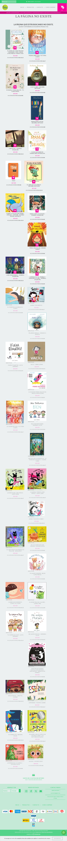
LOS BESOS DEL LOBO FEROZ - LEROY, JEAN (15, 493)
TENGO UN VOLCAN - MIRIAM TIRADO (37, 248)
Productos (30, 7)
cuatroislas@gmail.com (55, 793)
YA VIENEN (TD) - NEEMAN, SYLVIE (15, 735)
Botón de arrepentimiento (47, 832)
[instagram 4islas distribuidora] (26, 791)
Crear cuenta (31, 1)
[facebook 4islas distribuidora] (31, 791)
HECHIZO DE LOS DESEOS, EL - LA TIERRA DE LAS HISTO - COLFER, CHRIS (37, 460)
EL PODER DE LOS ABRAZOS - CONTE (15, 307)
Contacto (39, 7)
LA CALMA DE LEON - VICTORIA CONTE (15, 427)
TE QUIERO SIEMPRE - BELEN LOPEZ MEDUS (37, 574)
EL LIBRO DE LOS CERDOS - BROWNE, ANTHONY (34, 185)
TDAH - (14, 180)
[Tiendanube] (33, 834)
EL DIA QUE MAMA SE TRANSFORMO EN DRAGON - (37, 152)
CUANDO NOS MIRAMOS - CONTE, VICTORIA (15, 602)
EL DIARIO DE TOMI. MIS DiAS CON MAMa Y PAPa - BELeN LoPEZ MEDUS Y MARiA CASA (15, 52)
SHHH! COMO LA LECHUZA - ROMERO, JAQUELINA (37, 214)
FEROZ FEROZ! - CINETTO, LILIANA (15, 696)
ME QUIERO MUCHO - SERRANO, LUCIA (37, 634)
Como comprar (50, 7)
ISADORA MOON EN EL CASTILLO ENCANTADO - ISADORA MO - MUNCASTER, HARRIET (37, 670)
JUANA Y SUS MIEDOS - (36, 305)
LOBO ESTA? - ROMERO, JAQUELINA (15, 149)
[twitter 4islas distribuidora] (36, 791)
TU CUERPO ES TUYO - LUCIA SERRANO (15, 635)
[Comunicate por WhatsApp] (64, 832)
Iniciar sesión (38, 1)
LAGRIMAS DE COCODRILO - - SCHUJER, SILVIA (15, 763)
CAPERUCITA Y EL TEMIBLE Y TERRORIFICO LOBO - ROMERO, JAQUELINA (37, 278)
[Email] (41, 791)
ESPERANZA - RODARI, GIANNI (37, 702)
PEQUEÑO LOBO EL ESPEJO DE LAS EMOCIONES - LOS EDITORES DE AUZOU (37, 736)
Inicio (22, 7)
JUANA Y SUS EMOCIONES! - (36, 519)
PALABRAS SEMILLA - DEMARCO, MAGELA (37, 333)
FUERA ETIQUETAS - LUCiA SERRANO (15, 365)
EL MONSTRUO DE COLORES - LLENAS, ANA (37, 602)
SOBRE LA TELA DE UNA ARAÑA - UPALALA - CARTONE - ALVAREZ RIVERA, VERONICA (15, 215)
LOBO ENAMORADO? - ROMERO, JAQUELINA (15, 275)
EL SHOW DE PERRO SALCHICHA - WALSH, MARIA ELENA (37, 392)
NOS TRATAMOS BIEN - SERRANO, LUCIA (37, 424)
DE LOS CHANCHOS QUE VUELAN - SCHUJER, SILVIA (37, 545)
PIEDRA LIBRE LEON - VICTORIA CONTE (37, 56)
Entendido (57, 838)
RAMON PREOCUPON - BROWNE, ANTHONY (37, 122)
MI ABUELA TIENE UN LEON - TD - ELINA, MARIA (15, 90)
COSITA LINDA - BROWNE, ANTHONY (37, 87)
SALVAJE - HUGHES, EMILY (36, 761)
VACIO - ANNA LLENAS (37, 364)
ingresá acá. (38, 832)
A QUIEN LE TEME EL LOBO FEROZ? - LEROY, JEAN (37, 492)
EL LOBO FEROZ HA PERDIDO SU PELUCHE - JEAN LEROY (15, 550)
